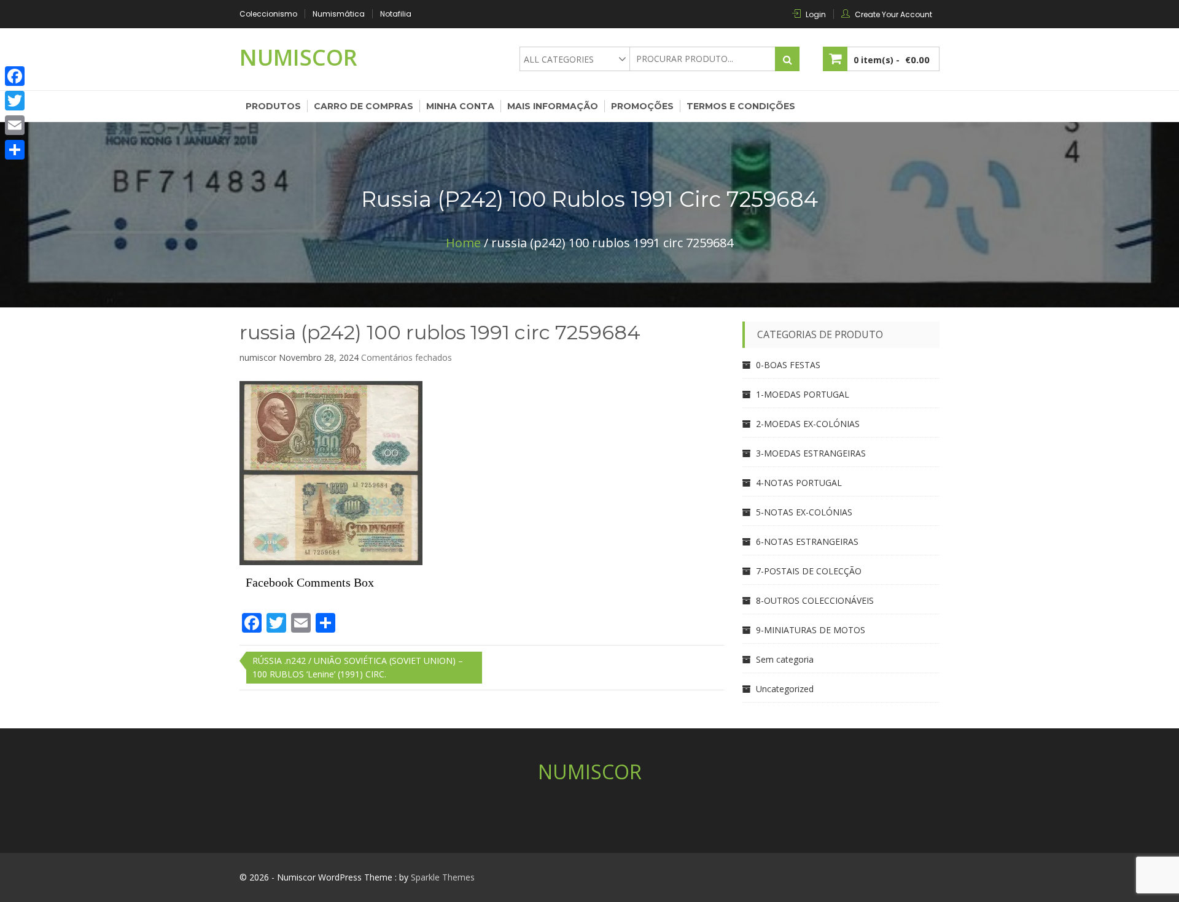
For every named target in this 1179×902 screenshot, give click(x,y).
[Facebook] (14, 76)
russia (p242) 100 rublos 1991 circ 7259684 (439, 332)
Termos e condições (741, 106)
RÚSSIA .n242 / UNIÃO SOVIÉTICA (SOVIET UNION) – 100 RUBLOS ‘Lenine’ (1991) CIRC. (357, 667)
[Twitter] (14, 100)
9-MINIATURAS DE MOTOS (810, 630)
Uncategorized (785, 689)
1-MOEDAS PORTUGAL (802, 394)
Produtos (273, 106)
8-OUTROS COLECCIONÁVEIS (815, 600)
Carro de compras (363, 106)
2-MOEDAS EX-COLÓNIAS (808, 424)
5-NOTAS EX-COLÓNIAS (804, 512)
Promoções (642, 106)
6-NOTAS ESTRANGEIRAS (807, 541)
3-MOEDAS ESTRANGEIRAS (811, 453)
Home (463, 242)
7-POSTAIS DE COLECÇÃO (809, 571)
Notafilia (395, 14)
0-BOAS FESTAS (788, 365)
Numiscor (298, 57)
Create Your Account (893, 14)
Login (816, 14)
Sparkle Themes (443, 877)
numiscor (257, 357)
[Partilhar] (14, 149)
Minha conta (460, 106)
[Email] (14, 125)
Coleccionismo (268, 14)
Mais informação (552, 106)
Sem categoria (785, 659)
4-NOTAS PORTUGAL (799, 482)
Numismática (339, 14)
